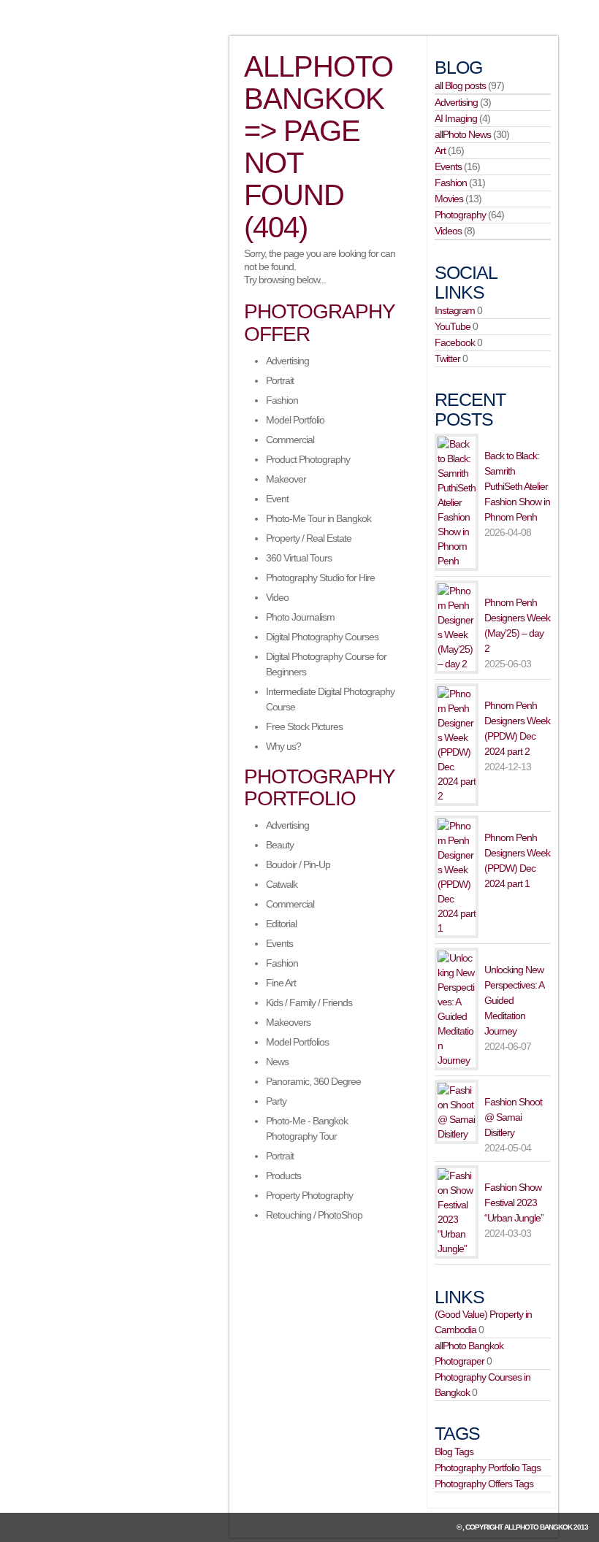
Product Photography (308, 459)
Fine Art (281, 983)
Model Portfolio (295, 420)
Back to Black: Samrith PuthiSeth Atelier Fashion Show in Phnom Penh (517, 486)
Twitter (447, 358)
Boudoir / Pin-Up (298, 864)
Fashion (282, 400)
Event (277, 499)
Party (276, 1101)
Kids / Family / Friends (309, 1002)
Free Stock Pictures (304, 726)
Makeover (286, 479)
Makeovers (288, 1022)
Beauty (280, 845)
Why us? (283, 746)
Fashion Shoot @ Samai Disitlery (513, 1117)
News (277, 1061)
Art (440, 150)
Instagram (455, 310)
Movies (449, 198)
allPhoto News (463, 134)
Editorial (281, 923)
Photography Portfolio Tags (488, 1467)
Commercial (290, 439)
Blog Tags (454, 1451)
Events (279, 943)
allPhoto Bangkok (538, 1527)
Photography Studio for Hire (320, 577)
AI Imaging (456, 118)
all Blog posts (460, 85)
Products (283, 1175)
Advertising (287, 361)
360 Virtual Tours (299, 558)
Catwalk (281, 884)
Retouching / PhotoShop (314, 1215)
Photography (460, 214)
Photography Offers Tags (484, 1483)
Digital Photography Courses (322, 636)
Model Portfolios (297, 1042)
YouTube (452, 326)
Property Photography (309, 1195)
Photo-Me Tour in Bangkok (318, 518)
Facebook (455, 342)
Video (277, 597)
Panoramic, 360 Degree (313, 1081)
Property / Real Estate (308, 538)
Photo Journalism (300, 617)
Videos (448, 231)
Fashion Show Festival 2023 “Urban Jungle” (513, 1202)
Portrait (280, 380)
